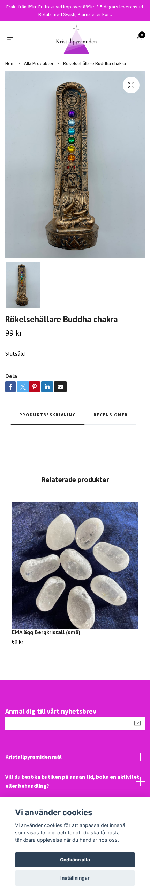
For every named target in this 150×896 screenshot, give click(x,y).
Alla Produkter (39, 63)
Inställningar (75, 878)
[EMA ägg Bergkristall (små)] (75, 565)
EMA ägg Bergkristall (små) (46, 632)
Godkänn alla (75, 859)
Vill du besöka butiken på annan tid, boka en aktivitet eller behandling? (72, 781)
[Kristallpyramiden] (76, 39)
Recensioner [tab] (110, 415)
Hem (10, 63)
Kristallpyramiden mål (33, 756)
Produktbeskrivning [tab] (47, 415)
